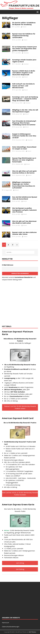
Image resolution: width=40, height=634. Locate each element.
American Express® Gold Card (17, 418)
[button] (37, 11)
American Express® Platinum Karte (17, 333)
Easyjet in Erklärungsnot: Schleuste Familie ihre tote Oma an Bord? (24, 136)
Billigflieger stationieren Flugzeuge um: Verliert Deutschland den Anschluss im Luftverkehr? (23, 185)
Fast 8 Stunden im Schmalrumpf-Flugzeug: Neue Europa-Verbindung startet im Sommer (24, 123)
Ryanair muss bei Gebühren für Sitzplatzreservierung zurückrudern (23, 35)
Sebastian (26, 53)
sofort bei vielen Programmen (18, 387)
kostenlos (19, 396)
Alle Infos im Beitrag (11, 401)
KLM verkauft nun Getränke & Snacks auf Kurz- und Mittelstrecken (23, 85)
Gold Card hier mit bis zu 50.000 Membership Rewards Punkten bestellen (20, 494)
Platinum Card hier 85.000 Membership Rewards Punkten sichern (20, 407)
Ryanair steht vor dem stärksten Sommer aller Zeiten (24, 233)
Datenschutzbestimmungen (11, 627)
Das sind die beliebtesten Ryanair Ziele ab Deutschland (24, 198)
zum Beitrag (20, 569)
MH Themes (32, 632)
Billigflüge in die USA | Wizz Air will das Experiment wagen (25, 111)
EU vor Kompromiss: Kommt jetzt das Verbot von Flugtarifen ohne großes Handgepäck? (24, 48)
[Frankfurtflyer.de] (20, 9)
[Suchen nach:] (20, 252)
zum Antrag (20, 563)
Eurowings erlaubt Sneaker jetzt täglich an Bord (24, 60)
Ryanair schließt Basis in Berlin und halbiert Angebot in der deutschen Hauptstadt (23, 72)
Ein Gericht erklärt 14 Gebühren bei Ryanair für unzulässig (23, 23)
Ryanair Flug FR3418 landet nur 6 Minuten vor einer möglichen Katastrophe (24, 160)
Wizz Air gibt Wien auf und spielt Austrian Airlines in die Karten (24, 172)
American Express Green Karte (18, 504)
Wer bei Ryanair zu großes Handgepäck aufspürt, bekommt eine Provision (24, 210)
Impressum (5, 622)
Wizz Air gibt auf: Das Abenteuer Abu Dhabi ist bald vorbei (24, 222)
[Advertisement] (20, 303)
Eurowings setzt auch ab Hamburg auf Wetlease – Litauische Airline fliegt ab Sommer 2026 (25, 98)
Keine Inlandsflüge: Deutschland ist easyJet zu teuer (24, 148)
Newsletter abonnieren (20, 273)
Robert (24, 27)
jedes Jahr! (17, 389)
